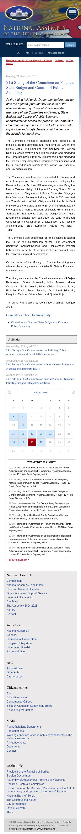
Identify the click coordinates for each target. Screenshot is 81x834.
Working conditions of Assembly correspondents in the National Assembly (39, 736)
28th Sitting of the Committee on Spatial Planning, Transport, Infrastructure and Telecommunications (40, 381)
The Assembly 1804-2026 (22, 605)
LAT (19, 53)
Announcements (16, 742)
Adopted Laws (15, 668)
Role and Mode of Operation (23, 589)
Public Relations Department (24, 726)
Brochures (13, 601)
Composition (14, 580)
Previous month (9, 392)
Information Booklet (18, 647)
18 (22, 433)
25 (22, 442)
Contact (11, 614)
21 (50, 433)
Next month (73, 392)
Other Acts (13, 672)
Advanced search (56, 53)
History (11, 609)
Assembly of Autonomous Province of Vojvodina (36, 779)
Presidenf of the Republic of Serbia (28, 771)
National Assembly (20, 575)
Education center (17, 697)
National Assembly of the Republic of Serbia (29, 60)
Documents (13, 746)
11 (23, 425)
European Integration (19, 643)
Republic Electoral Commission (25, 784)
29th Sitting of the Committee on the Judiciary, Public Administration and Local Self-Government (36, 352)
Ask (9, 693)
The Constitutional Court (21, 799)
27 (41, 442)
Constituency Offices (19, 701)
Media (11, 721)
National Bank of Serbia (21, 795)
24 (13, 442)
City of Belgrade (16, 803)
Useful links (15, 766)
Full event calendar (17, 560)
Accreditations (15, 730)
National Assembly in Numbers (25, 585)
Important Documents (20, 597)
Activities (59, 60)
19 (32, 433)
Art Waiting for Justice (20, 710)
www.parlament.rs (46, 829)
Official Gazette (16, 808)
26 (32, 442)
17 (13, 433)
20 (41, 433)
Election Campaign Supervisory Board (29, 705)
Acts (10, 662)
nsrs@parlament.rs (26, 829)
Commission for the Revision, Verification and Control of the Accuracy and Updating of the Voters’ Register (40, 790)
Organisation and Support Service (27, 593)
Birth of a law (14, 676)
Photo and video (16, 651)
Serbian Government (19, 775)
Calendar (12, 634)
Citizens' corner (17, 687)
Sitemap (39, 53)
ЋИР (27, 53)
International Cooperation (22, 639)
